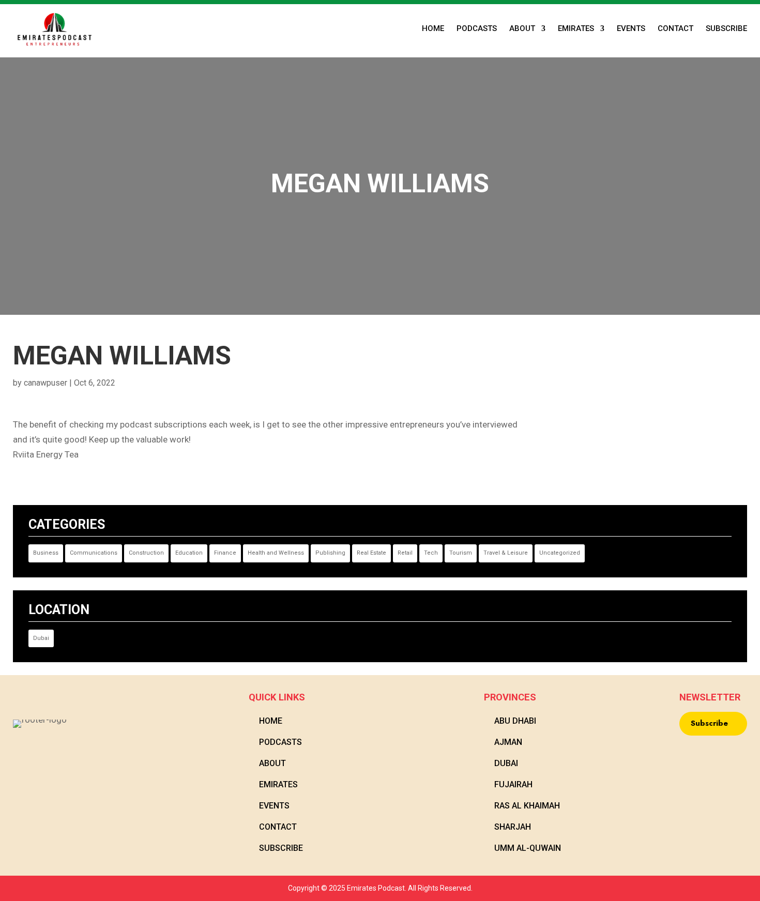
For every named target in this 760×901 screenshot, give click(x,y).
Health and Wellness (276, 552)
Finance (225, 552)
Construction (146, 552)
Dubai (41, 638)
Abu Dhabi (515, 721)
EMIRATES (576, 29)
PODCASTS (477, 29)
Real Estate (371, 552)
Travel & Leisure (505, 552)
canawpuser (45, 383)
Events (631, 29)
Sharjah (512, 827)
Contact (675, 29)
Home (433, 29)
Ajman (508, 742)
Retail (405, 552)
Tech (431, 552)
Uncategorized (559, 552)
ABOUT (272, 763)
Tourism (460, 552)
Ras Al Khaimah (527, 806)
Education (189, 552)
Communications (93, 552)
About (522, 29)
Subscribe (726, 29)
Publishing (330, 552)
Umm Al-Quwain (527, 848)
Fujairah (513, 784)
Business (45, 552)
